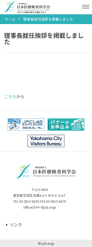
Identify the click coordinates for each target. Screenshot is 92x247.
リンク (16, 224)
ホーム (10, 19)
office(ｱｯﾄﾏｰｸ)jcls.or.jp (39, 207)
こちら (10, 96)
